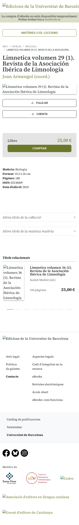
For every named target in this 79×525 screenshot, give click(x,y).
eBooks (37, 376)
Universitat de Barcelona (25, 435)
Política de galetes (13, 366)
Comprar (39, 148)
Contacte (12, 376)
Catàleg (16, 46)
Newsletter (14, 427)
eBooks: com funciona (47, 400)
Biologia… (31, 46)
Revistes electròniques (48, 384)
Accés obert (40, 392)
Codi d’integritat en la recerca (47, 366)
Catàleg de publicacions (23, 419)
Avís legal (13, 356)
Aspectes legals (43, 356)
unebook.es (53, 19)
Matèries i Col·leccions (39, 32)
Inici (5, 46)
